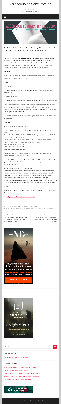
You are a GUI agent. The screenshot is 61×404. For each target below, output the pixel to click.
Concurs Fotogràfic (24, 208)
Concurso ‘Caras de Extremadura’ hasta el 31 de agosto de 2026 (23, 373)
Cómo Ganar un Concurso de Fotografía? (16, 357)
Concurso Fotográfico (49, 208)
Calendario (9, 206)
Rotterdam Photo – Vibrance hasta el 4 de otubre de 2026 (21, 367)
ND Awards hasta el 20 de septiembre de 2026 (18, 379)
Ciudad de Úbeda (14, 208)
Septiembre (34, 206)
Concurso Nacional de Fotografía (21, 206)
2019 (7, 208)
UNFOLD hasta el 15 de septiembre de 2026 (17, 370)
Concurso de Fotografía (36, 208)
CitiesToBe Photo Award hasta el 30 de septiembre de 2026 (22, 376)
